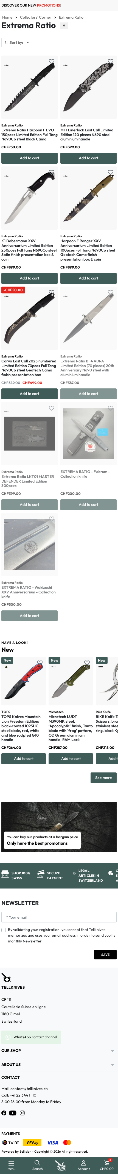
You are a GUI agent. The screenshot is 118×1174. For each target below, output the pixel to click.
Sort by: (20, 42)
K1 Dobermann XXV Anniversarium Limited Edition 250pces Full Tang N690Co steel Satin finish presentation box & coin (29, 250)
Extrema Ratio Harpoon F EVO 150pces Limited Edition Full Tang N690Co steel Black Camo (29, 135)
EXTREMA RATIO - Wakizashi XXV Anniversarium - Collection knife (28, 592)
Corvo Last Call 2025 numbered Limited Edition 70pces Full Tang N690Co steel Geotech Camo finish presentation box (28, 368)
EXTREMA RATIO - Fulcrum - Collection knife (85, 474)
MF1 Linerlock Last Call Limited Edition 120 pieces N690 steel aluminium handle (86, 135)
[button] (37, 1165)
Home (7, 17)
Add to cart (29, 157)
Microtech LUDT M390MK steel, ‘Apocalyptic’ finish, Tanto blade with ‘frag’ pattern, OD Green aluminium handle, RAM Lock (71, 728)
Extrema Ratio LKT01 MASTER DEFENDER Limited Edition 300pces (27, 481)
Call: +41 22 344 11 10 (18, 1095)
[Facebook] (3, 1112)
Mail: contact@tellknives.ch (24, 1088)
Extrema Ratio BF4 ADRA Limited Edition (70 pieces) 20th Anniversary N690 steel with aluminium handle (87, 368)
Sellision (25, 1151)
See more (103, 777)
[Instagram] (22, 1112)
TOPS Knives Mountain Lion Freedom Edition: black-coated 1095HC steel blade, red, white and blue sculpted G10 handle (21, 728)
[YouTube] (13, 1112)
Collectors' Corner (35, 17)
